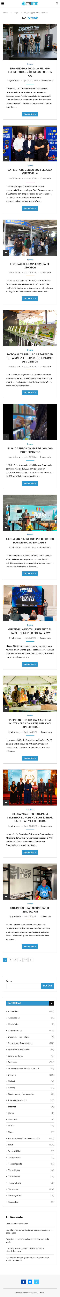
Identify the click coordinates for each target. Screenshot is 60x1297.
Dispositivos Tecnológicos (31, 1043)
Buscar (9, 981)
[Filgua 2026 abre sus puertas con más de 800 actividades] (30, 513)
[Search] (57, 3)
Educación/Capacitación (31, 1049)
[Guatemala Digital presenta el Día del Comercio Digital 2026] (30, 603)
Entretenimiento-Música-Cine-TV (31, 1068)
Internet (31, 1106)
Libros (31, 1113)
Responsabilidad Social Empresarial (31, 1138)
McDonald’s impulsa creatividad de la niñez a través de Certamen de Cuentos (30, 358)
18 (25, 960)
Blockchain (31, 1024)
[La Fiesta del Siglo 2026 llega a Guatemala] (30, 143)
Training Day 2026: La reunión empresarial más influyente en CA (30, 72)
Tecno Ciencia (31, 1157)
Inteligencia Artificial (31, 1100)
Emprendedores (31, 1056)
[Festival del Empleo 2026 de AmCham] (30, 238)
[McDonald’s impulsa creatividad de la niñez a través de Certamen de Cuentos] (30, 328)
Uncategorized (31, 1195)
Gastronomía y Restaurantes (31, 1094)
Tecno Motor (31, 1176)
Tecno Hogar (31, 1170)
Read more (29, 114)
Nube (31, 1132)
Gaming (31, 1087)
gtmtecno (14, 80)
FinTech (31, 1081)
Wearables (31, 1202)
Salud (31, 1144)
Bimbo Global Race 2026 (17, 1223)
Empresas (31, 1062)
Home (5, 12)
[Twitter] (36, 1282)
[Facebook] (23, 1282)
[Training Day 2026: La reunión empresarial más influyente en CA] (30, 42)
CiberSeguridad (31, 1030)
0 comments (47, 80)
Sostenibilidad (31, 1151)
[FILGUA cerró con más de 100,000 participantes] (30, 422)
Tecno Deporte (31, 1163)
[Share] (6, 57)
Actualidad (31, 1011)
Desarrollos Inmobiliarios (31, 1037)
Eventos (31, 1075)
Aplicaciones (31, 1017)
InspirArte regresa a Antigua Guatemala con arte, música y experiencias (30, 723)
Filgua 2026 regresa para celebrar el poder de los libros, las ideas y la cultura (30, 817)
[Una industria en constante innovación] (30, 881)
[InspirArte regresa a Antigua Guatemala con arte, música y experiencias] (30, 694)
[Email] (30, 1282)
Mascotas (31, 1119)
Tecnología (31, 1189)
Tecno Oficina (31, 1183)
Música (31, 1125)
